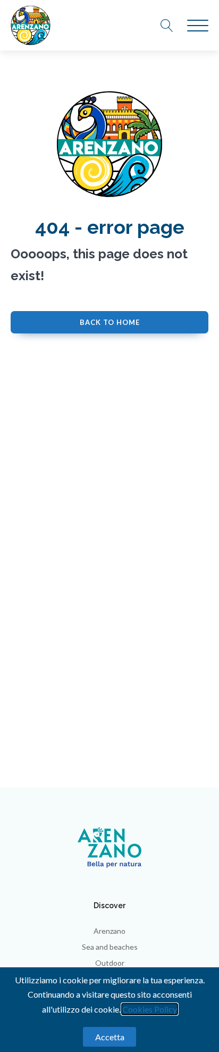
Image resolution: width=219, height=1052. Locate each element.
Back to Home (110, 322)
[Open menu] (197, 26)
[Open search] (172, 25)
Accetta (109, 1037)
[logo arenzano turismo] (30, 25)
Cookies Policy (149, 1009)
